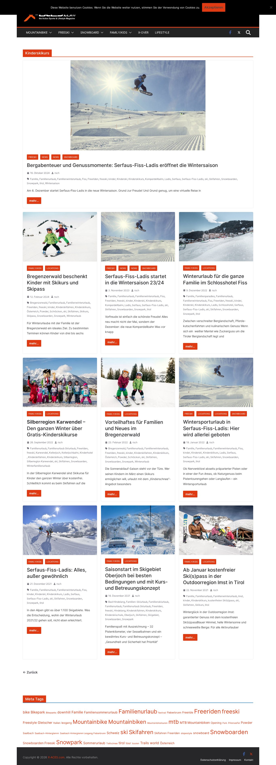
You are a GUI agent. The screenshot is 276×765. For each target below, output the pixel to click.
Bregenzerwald (38, 302)
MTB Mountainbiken (195, 723)
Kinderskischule (114, 614)
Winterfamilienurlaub (38, 465)
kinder (112, 178)
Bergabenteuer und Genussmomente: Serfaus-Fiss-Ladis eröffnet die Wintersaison (122, 165)
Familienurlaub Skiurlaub (62, 448)
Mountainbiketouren (157, 723)
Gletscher (45, 723)
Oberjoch (129, 614)
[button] (49, 32)
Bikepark (38, 712)
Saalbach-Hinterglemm (47, 733)
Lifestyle (162, 32)
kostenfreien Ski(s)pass (221, 600)
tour (128, 743)
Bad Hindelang (116, 601)
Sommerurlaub (94, 743)
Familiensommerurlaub (101, 712)
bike (26, 712)
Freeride (187, 712)
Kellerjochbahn (70, 452)
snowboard (201, 733)
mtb (174, 721)
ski (206, 178)
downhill (64, 712)
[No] (271, 7)
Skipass (31, 315)
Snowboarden (229, 178)
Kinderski (122, 178)
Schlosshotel (226, 304)
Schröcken (56, 311)
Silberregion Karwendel (40, 461)
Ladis (168, 178)
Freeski (64, 32)
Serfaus (176, 178)
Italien (56, 722)
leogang (66, 722)
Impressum (235, 759)
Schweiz (113, 733)
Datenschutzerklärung (213, 759)
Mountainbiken (127, 722)
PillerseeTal (234, 723)
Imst (240, 596)
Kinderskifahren (65, 307)
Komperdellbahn (154, 178)
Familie (34, 178)
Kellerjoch (54, 452)
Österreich (33, 311)
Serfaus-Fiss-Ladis (192, 178)
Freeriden (93, 178)
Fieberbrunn (174, 712)
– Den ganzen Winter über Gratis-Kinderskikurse (56, 428)
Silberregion (70, 457)
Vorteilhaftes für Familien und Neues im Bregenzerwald (134, 428)
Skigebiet (153, 614)
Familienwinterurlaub (69, 178)
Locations (52, 268)
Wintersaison (52, 183)
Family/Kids (118, 32)
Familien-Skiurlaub (136, 601)
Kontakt (248, 759)
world (154, 743)
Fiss (84, 178)
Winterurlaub (74, 315)
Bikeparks (51, 712)
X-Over (143, 32)
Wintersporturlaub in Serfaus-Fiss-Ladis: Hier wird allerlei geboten (211, 428)
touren (135, 743)
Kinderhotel (86, 452)
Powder (44, 311)
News (45, 157)
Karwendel (42, 452)
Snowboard (89, 32)
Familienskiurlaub (159, 601)
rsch (57, 172)
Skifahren (214, 178)
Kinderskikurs (136, 178)
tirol (42, 183)
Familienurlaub (47, 178)
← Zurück (30, 672)
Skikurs (84, 311)
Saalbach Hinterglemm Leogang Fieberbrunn (83, 733)
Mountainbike (36, 32)
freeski (103, 178)
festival (162, 712)
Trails (144, 743)
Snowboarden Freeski (39, 743)
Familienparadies (205, 296)
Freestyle (30, 723)
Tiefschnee (112, 743)
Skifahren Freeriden (167, 733)
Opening (216, 722)
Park (224, 723)
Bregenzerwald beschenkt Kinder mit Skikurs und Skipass (57, 282)
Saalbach (28, 733)
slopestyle (186, 733)
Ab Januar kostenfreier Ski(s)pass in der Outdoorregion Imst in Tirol (213, 576)
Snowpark (32, 183)
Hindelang (119, 610)
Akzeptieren (213, 7)
